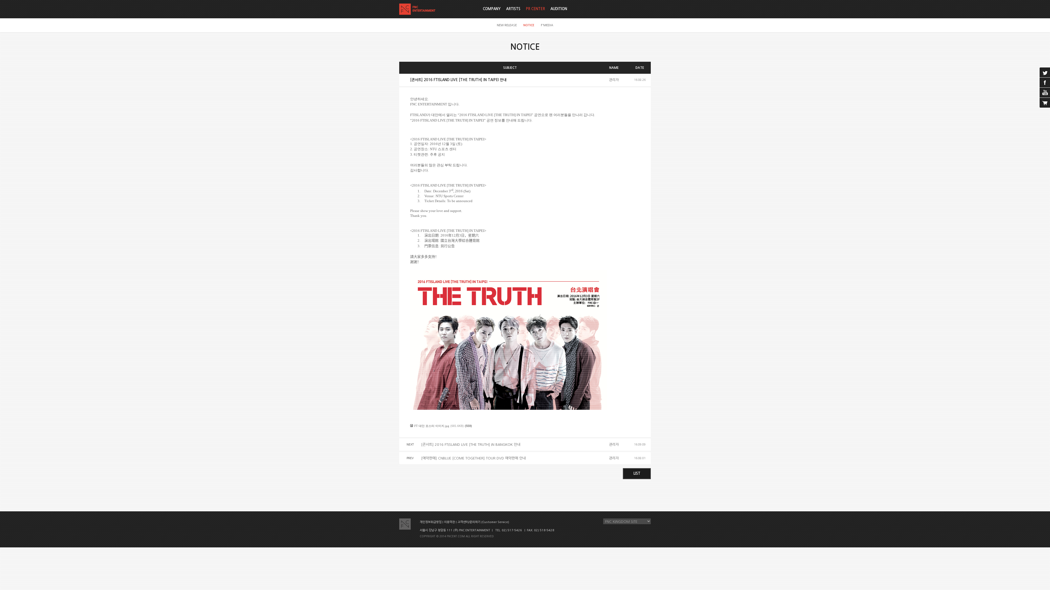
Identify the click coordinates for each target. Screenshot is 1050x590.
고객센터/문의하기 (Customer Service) (483, 522)
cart (1045, 103)
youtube (1045, 93)
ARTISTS (513, 9)
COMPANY (492, 9)
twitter (1045, 72)
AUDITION (558, 9)
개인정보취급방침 (431, 522)
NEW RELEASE (507, 25)
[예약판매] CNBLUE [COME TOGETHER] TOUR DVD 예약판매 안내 (473, 458)
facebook (1045, 82)
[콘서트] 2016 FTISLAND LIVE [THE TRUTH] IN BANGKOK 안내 (470, 444)
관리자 (614, 80)
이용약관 (449, 522)
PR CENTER (535, 9)
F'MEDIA (547, 25)
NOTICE (528, 25)
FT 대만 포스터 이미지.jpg (431, 425)
